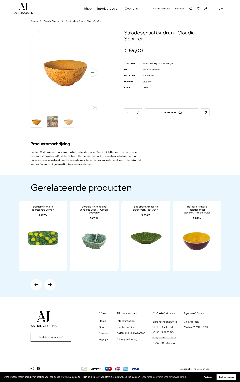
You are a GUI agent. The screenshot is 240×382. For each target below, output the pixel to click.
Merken (179, 8)
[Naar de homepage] (23, 8)
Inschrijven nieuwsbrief (51, 337)
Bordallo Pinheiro (51, 21)
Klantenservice (162, 8)
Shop (102, 327)
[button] (38, 72)
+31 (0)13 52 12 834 (163, 332)
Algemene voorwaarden (131, 332)
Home (102, 320)
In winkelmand (168, 112)
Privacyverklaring (127, 339)
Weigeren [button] (208, 377)
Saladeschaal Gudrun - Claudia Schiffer (83, 21)
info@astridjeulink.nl (164, 337)
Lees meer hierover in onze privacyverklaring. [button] (164, 377)
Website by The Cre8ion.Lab (194, 368)
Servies (34, 21)
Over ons (131, 8)
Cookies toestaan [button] (226, 377)
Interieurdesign (108, 8)
